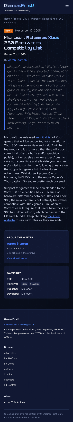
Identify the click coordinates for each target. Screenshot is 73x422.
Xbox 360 (34, 284)
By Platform (10, 358)
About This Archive (14, 402)
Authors (8, 369)
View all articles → (17, 258)
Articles (17, 18)
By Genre (9, 363)
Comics (8, 374)
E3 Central (10, 385)
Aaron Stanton (17, 60)
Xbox (24, 284)
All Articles (9, 353)
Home (7, 18)
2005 (26, 18)
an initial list (43, 137)
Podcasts (9, 379)
